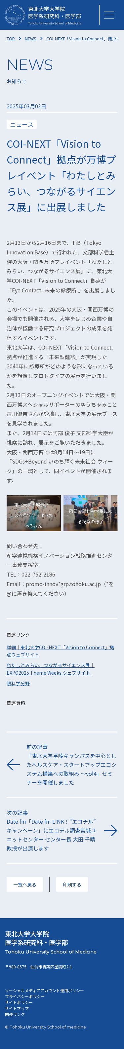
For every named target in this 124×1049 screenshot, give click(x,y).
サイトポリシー (19, 1002)
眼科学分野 (18, 683)
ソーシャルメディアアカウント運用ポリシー (44, 990)
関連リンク (15, 1014)
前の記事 (71, 765)
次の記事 (51, 830)
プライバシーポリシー (25, 996)
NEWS (30, 38)
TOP (11, 38)
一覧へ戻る (24, 884)
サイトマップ (17, 1008)
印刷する (72, 884)
